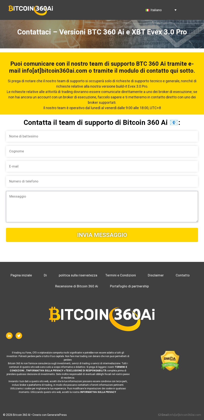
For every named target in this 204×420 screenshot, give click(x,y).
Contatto (183, 275)
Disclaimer (156, 275)
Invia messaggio (102, 234)
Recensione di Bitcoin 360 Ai (76, 286)
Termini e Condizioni (120, 275)
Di (45, 275)
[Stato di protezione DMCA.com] (170, 361)
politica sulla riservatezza (78, 275)
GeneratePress (57, 414)
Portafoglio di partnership (129, 286)
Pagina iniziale (21, 275)
